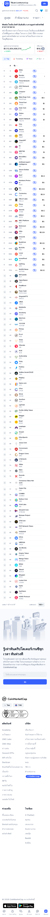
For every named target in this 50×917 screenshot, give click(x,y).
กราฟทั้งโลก (7, 776)
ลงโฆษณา (6, 734)
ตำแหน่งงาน (30, 771)
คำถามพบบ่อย (7, 829)
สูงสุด (7, 17)
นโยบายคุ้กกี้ (30, 748)
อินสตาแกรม (30, 829)
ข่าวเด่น (5, 748)
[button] (18, 48)
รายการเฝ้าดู (7, 790)
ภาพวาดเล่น (7, 795)
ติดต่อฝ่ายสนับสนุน (10, 824)
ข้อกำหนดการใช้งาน (33, 734)
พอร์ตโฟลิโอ (7, 785)
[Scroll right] (42, 17)
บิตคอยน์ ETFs (8, 753)
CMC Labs (6, 739)
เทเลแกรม (29, 824)
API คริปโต (6, 758)
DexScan (6, 762)
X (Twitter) (29, 815)
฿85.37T (19, 11)
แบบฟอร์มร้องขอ (9, 820)
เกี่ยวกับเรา (29, 730)
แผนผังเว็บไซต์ (8, 799)
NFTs (4, 781)
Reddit (28, 838)
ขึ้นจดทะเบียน (8, 815)
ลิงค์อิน (28, 843)
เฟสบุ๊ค (28, 833)
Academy (6, 730)
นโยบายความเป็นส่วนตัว (35, 739)
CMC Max (6, 744)
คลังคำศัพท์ (6, 833)
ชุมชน (27, 820)
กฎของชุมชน (30, 753)
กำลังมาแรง (22, 17)
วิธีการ (28, 767)
